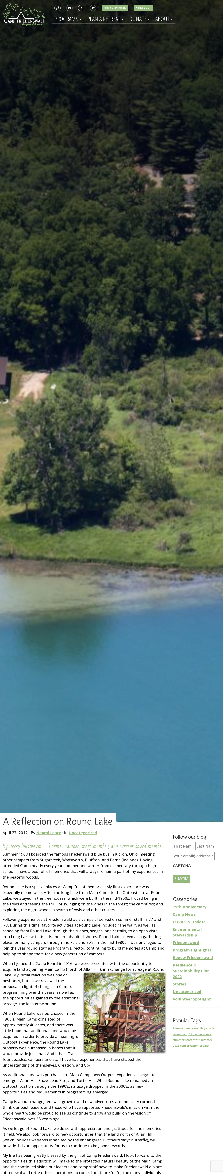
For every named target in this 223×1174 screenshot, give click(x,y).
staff (196, 1040)
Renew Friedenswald (193, 957)
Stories (179, 984)
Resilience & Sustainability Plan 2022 (191, 970)
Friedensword (186, 942)
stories (211, 1028)
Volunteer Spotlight (192, 999)
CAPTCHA (182, 865)
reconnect (180, 1034)
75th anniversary (200, 1034)
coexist (204, 1046)
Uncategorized (83, 832)
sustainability (195, 1028)
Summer (179, 1028)
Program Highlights (192, 950)
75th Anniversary (189, 906)
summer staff (182, 1040)
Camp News (184, 914)
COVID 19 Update (189, 921)
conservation (189, 1046)
